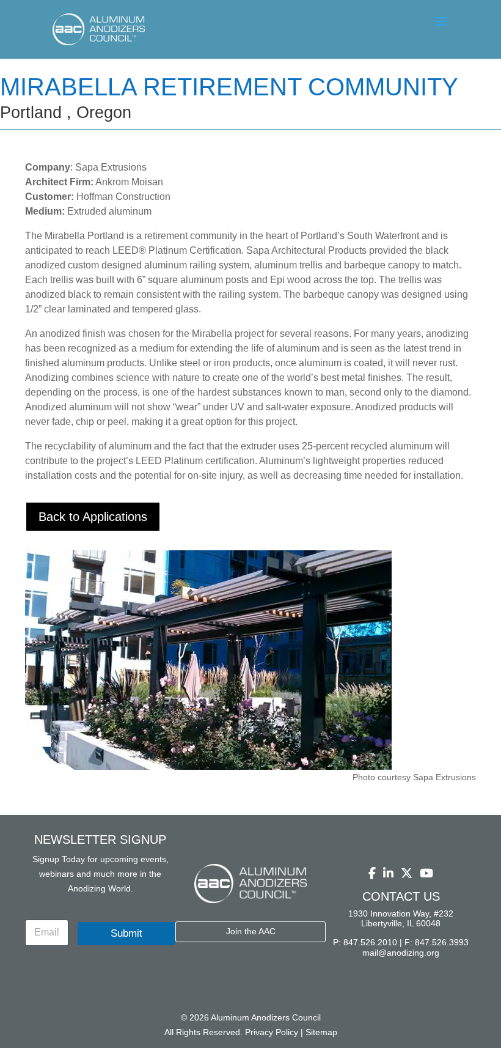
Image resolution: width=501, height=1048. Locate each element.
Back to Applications (92, 516)
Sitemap (321, 1032)
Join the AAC (251, 931)
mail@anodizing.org (400, 953)
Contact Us (401, 896)
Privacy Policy (271, 1032)
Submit (126, 933)
